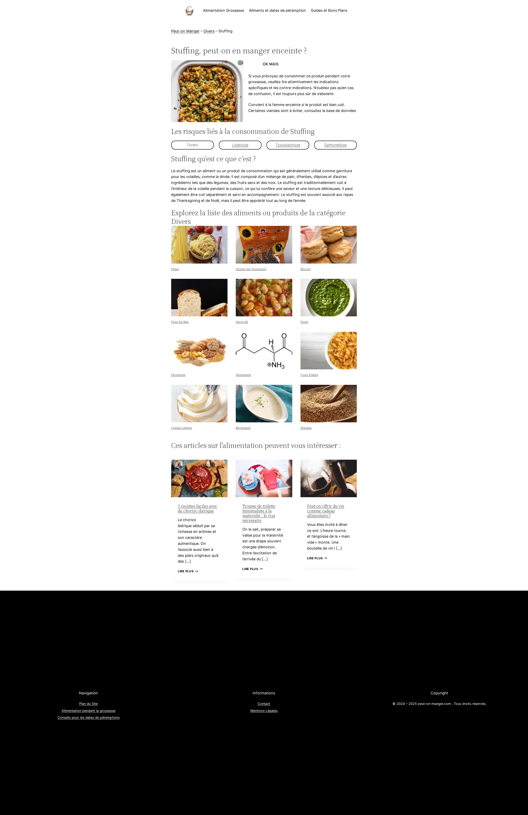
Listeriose (240, 145)
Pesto (304, 322)
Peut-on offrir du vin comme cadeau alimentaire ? (325, 510)
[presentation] (199, 244)
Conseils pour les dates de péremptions (89, 717)
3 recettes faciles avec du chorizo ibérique (197, 508)
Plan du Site (88, 704)
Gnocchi (242, 322)
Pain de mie (180, 322)
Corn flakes (309, 375)
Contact (264, 704)
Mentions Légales (264, 711)
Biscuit (306, 269)
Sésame (306, 428)
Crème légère (181, 428)
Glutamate (243, 375)
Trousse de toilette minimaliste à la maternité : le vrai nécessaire (258, 513)
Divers (209, 31)
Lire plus (188, 571)
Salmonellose (335, 145)
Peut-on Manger (185, 31)
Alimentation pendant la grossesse (89, 711)
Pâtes (175, 269)
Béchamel (243, 428)
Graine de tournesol (251, 269)
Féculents (178, 375)
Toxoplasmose (288, 145)
